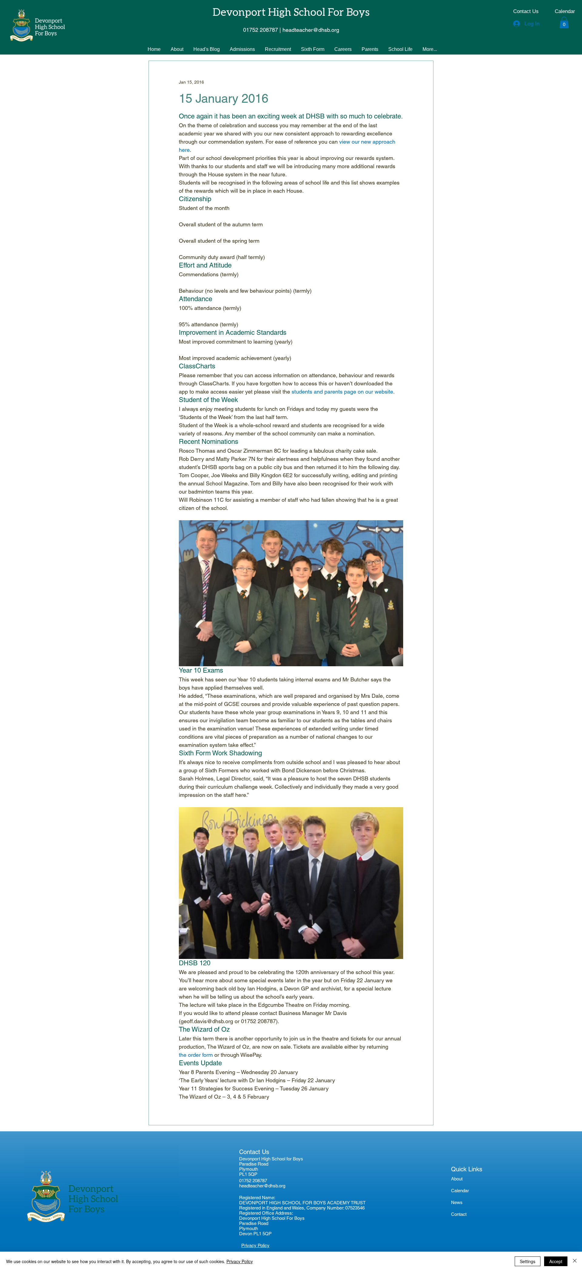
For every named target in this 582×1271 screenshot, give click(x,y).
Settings (527, 1261)
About (457, 1178)
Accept (555, 1261)
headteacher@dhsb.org (262, 1185)
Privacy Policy (239, 1261)
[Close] (574, 1261)
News (457, 1202)
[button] (564, 22)
